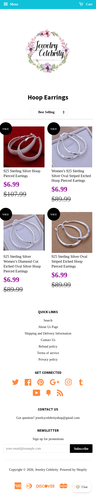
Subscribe (81, 449)
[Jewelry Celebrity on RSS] (60, 392)
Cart (89, 4)
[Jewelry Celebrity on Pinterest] (40, 382)
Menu (13, 4)
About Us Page (48, 327)
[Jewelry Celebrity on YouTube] (36, 392)
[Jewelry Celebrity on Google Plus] (54, 382)
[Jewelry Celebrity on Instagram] (68, 382)
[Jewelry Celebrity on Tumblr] (80, 382)
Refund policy (48, 346)
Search (48, 320)
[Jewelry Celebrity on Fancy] (48, 392)
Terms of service (48, 353)
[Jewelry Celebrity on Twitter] (15, 382)
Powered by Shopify (73, 469)
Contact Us (48, 340)
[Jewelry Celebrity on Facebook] (27, 382)
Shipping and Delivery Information (48, 333)
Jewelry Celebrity (46, 469)
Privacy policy (48, 359)
